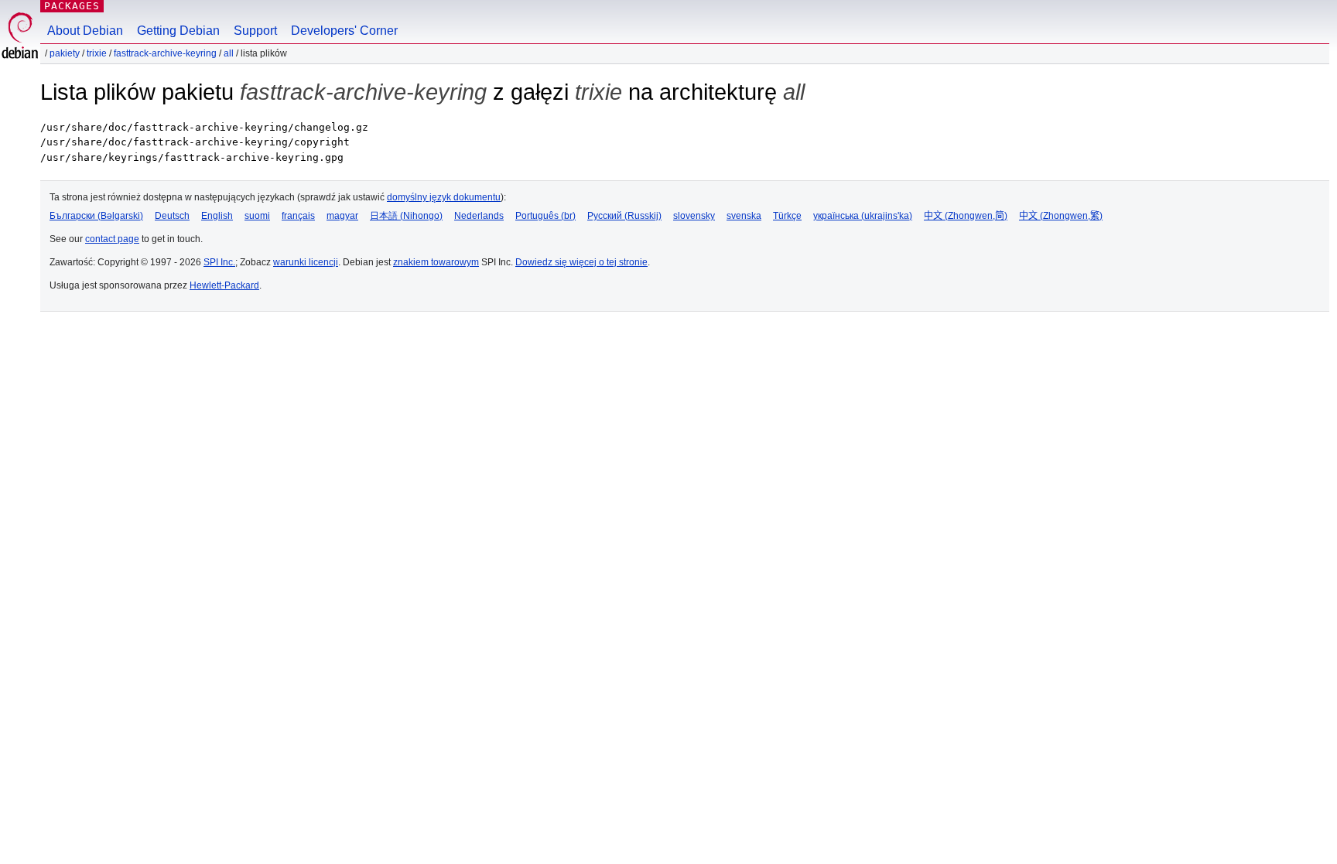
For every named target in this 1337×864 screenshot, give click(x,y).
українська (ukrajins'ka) (862, 215)
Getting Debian (178, 30)
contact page (112, 239)
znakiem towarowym (436, 262)
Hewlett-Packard (224, 285)
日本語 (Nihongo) (406, 215)
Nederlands (479, 215)
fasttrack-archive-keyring (165, 53)
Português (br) (545, 215)
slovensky (694, 215)
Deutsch (172, 215)
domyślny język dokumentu (444, 197)
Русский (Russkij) (624, 215)
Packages (72, 6)
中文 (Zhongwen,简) (965, 215)
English (217, 215)
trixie (97, 53)
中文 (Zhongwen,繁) (1061, 215)
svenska (744, 215)
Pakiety (65, 53)
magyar (342, 215)
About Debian (85, 30)
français (298, 215)
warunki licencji (305, 262)
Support (255, 30)
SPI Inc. (219, 262)
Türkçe (787, 215)
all (229, 53)
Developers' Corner (344, 30)
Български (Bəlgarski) (96, 215)
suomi (257, 215)
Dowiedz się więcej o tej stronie (581, 262)
